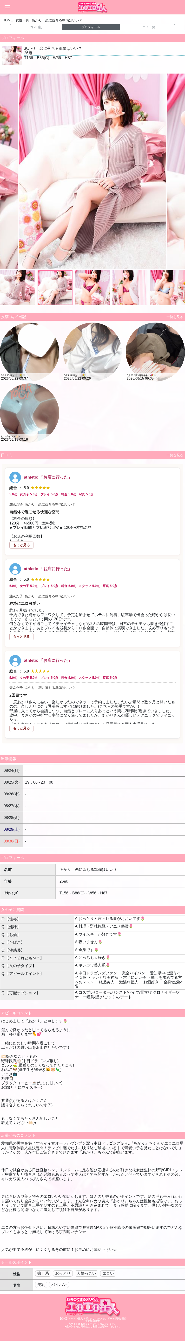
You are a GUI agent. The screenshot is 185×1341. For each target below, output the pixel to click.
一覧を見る (174, 317)
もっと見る (21, 545)
